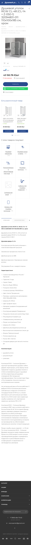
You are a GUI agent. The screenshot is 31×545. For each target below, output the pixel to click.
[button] (12, 135)
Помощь (4, 504)
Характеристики (19, 220)
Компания (5, 496)
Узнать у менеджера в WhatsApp (15, 88)
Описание (6, 220)
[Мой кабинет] (25, 2)
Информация (6, 500)
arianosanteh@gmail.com (17, 523)
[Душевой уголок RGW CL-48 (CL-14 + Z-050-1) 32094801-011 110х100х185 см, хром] (15, 48)
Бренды (4, 491)
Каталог (4, 483)
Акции (3, 487)
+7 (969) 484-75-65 (16, 517)
